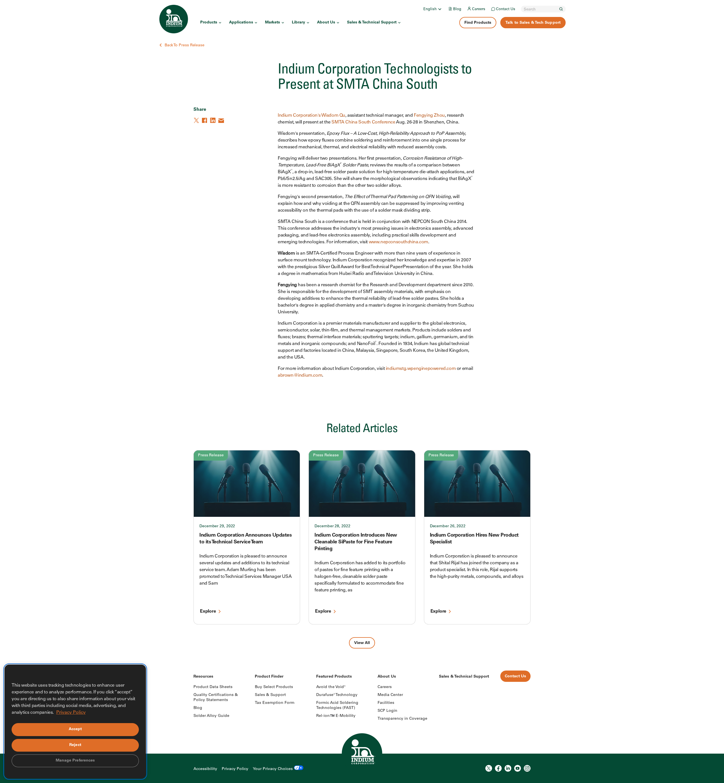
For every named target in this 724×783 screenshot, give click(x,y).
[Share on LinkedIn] (213, 120)
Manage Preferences (75, 761)
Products (208, 23)
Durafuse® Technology (336, 695)
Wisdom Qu (333, 115)
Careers (478, 9)
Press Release (211, 455)
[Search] (561, 9)
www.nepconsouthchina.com (398, 242)
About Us (326, 23)
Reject (75, 745)
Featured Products (334, 677)
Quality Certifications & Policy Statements (215, 697)
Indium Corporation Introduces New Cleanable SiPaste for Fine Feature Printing (355, 542)
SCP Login (387, 711)
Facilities (386, 703)
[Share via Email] (221, 120)
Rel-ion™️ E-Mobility (335, 716)
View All (362, 643)
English (430, 9)
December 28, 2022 (332, 526)
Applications (241, 23)
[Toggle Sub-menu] (439, 9)
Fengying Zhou (429, 115)
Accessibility (205, 769)
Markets (272, 23)
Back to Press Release (184, 45)
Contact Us (505, 9)
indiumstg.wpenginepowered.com (421, 368)
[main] (362, 324)
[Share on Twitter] (196, 120)
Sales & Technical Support (372, 23)
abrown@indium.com (300, 375)
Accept (75, 729)
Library (298, 23)
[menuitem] (432, 9)
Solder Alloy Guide (211, 716)
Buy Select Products (274, 687)
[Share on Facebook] (205, 120)
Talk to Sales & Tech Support (533, 23)
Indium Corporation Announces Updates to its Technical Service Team (245, 539)
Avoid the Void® (331, 687)
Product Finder (269, 677)
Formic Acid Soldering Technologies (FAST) (337, 705)
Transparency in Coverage (402, 719)
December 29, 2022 (217, 526)
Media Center (390, 695)
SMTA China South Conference (363, 122)
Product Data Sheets (212, 687)
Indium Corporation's (299, 115)
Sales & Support (270, 695)
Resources (203, 677)
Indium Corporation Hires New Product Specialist (474, 539)
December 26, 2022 (448, 526)
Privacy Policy (235, 769)
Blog (457, 9)
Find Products (477, 23)
